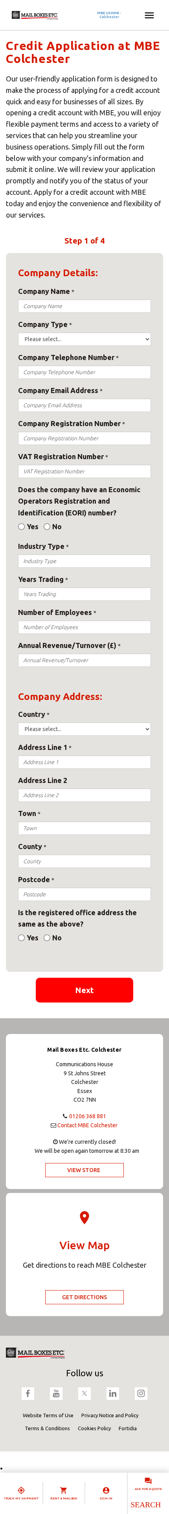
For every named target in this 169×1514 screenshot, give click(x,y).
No (57, 526)
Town (27, 813)
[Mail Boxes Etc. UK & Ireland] (58, 15)
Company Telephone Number (66, 357)
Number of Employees (55, 612)
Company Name (44, 291)
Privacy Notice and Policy (109, 1415)
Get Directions (84, 1297)
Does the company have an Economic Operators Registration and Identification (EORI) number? (79, 501)
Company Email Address (58, 390)
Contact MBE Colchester (87, 1125)
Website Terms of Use (48, 1415)
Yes (33, 526)
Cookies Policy (94, 1428)
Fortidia (128, 1428)
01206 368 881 (87, 1116)
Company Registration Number (69, 423)
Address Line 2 (42, 780)
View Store (83, 1170)
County (30, 846)
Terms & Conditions (47, 1428)
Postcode (34, 879)
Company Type (43, 324)
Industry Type (41, 546)
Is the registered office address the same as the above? (77, 918)
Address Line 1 (42, 747)
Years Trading (41, 579)
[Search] (145, 1504)
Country (31, 714)
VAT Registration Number (61, 456)
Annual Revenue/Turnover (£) (67, 645)
